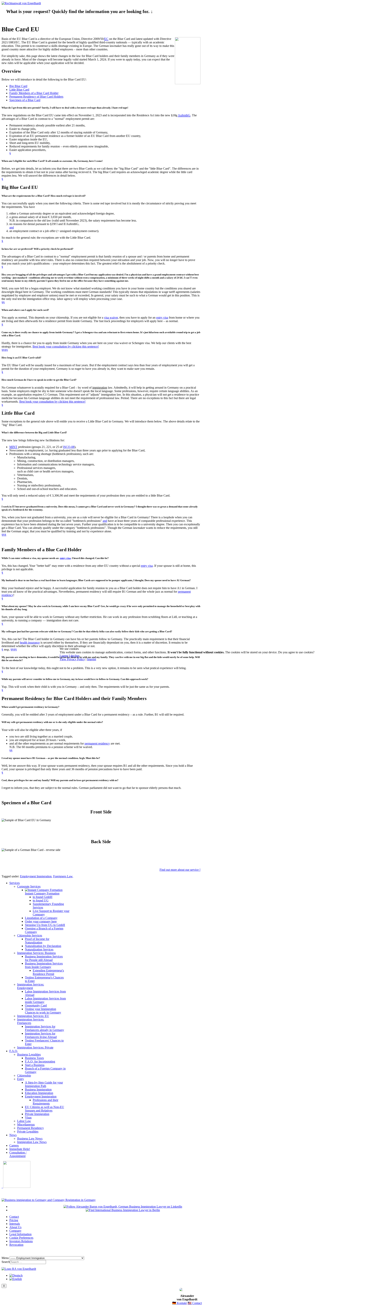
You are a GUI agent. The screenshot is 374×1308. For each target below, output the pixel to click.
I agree (64, 655)
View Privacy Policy (72, 659)
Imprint (91, 659)
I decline (74, 655)
